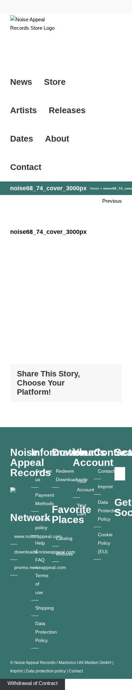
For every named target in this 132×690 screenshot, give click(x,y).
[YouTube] (116, 531)
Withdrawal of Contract (32, 683)
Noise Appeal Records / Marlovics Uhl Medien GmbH (62, 662)
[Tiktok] (116, 567)
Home (94, 188)
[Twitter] (116, 590)
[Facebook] (116, 555)
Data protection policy (46, 671)
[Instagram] (116, 543)
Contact (76, 671)
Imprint (16, 671)
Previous (112, 201)
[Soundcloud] (116, 579)
